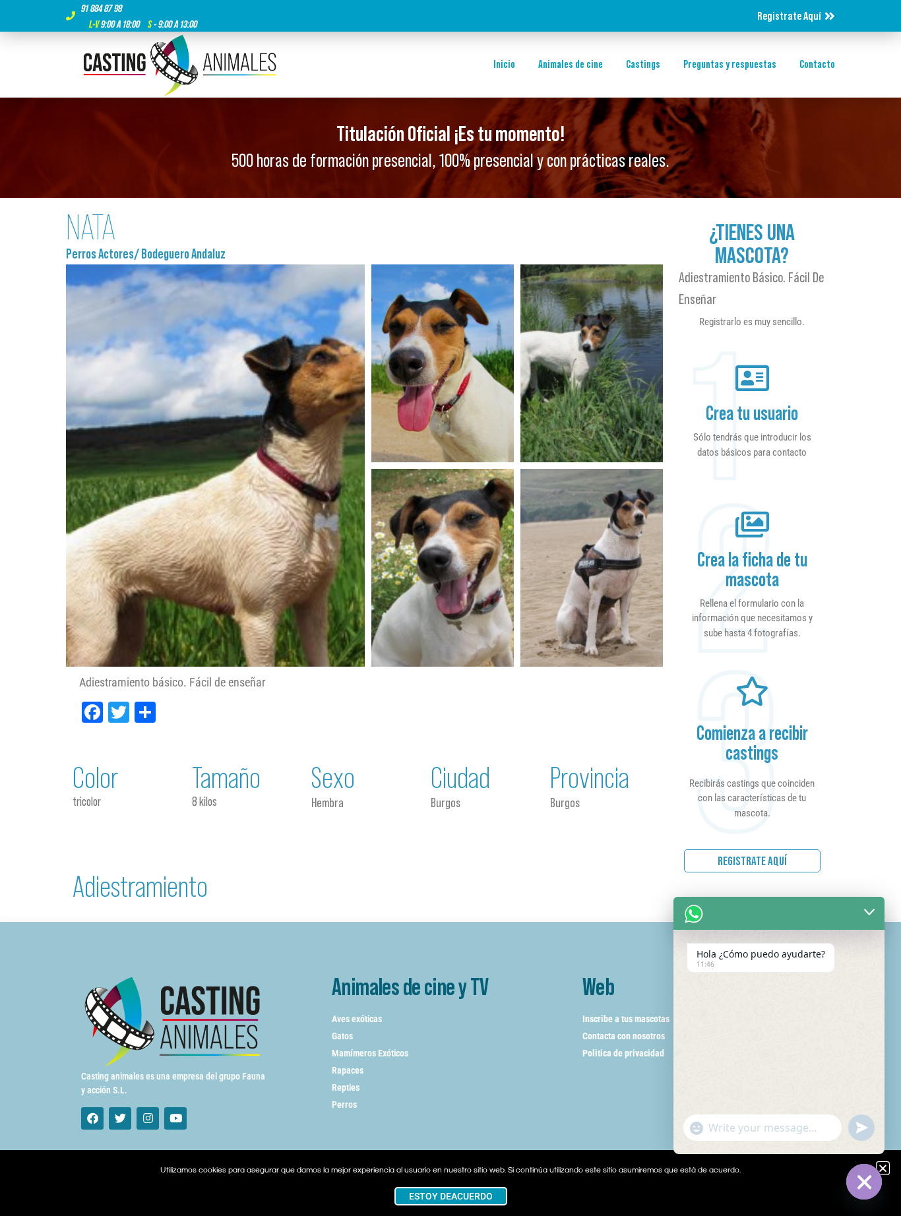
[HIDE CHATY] (864, 1182)
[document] (450, 608)
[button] (883, 1168)
